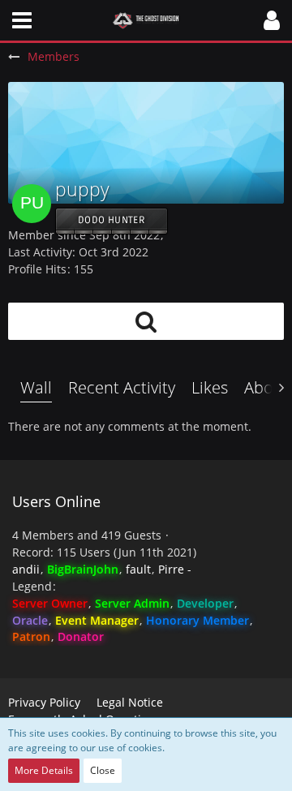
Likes (209, 387)
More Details (44, 770)
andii (26, 569)
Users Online (56, 501)
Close (102, 770)
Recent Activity (121, 387)
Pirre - (174, 569)
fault (138, 569)
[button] (22, 20)
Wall (36, 387)
